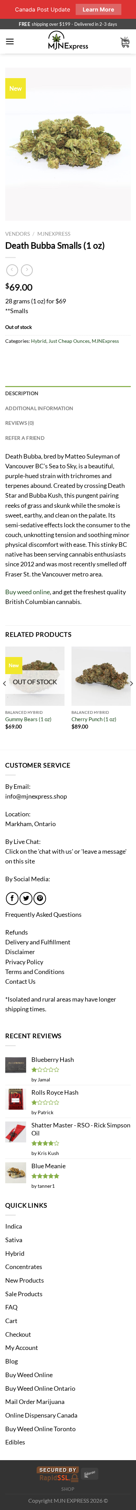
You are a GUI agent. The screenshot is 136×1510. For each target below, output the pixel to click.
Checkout (18, 1334)
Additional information (39, 408)
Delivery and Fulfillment (37, 942)
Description (21, 393)
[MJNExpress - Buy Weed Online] (68, 41)
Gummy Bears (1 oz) (28, 719)
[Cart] (125, 41)
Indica (13, 1226)
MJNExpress (53, 234)
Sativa (13, 1240)
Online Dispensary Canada (41, 1415)
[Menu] (10, 41)
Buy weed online (27, 592)
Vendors (17, 234)
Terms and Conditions (35, 971)
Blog (11, 1361)
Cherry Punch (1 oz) (93, 719)
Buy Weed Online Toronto (40, 1429)
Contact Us (20, 981)
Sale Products (24, 1294)
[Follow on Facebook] (12, 898)
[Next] (131, 697)
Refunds (16, 932)
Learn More (98, 9)
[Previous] (4, 697)
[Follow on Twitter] (26, 898)
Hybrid (38, 341)
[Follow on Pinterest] (39, 898)
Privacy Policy (24, 962)
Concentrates (23, 1266)
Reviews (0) (19, 423)
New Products (24, 1280)
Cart (11, 1320)
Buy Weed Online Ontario (40, 1388)
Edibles (15, 1442)
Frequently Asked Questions (43, 914)
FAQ (11, 1307)
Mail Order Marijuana (35, 1401)
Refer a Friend (25, 438)
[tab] (68, 393)
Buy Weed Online (29, 1375)
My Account (21, 1347)
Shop (68, 1489)
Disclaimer (20, 952)
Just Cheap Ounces (69, 341)
